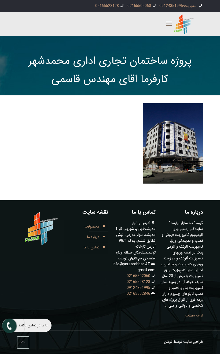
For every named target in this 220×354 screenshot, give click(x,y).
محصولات (92, 226)
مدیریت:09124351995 (178, 6)
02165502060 (139, 6)
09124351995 (138, 288)
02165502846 (138, 294)
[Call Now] (9, 325)
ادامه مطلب (194, 315)
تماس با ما (91, 247)
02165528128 (107, 6)
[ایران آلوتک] (182, 25)
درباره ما (93, 237)
